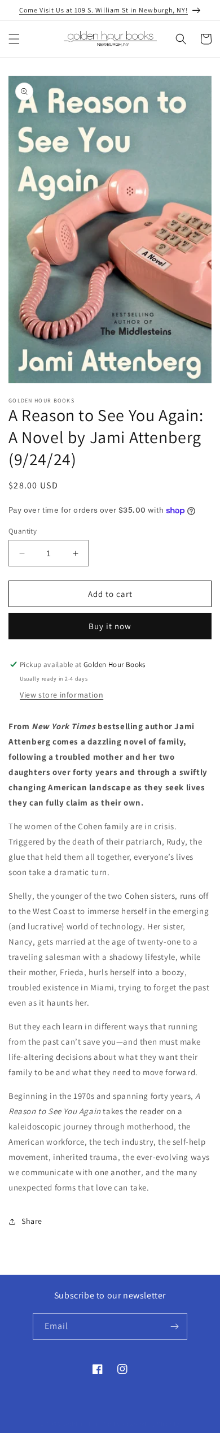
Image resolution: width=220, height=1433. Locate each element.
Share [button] (31, 1221)
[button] (14, 39)
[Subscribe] (174, 1326)
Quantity (22, 531)
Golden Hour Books (92, 1424)
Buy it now (110, 626)
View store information (61, 695)
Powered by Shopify (150, 1424)
